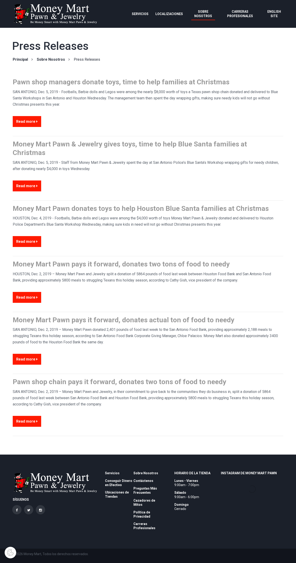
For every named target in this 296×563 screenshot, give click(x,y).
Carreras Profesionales (240, 14)
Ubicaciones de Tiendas (117, 494)
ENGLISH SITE (274, 14)
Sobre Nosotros (203, 14)
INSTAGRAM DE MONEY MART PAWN (249, 473)
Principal (20, 59)
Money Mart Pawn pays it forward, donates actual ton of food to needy (123, 320)
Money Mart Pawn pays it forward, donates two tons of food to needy (121, 264)
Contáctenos (143, 481)
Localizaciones (169, 14)
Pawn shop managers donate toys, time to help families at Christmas (121, 82)
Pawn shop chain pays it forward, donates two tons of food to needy (119, 382)
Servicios (140, 14)
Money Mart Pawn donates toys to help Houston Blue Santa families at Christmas (141, 208)
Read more (26, 121)
